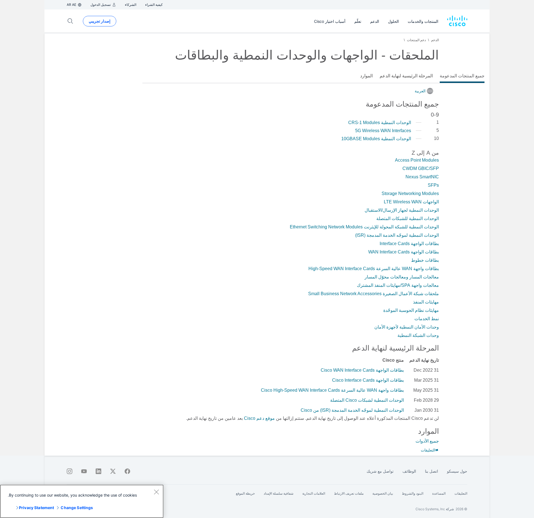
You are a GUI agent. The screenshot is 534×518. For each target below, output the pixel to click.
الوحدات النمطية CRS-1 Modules (379, 122)
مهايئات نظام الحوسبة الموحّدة (411, 310)
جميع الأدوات (427, 441)
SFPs (433, 185)
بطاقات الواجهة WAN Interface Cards (403, 252)
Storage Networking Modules (410, 193)
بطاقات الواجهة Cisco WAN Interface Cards (362, 370)
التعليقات (428, 450)
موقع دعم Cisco (259, 418)
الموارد (366, 75)
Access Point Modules (417, 160)
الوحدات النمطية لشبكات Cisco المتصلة (367, 400)
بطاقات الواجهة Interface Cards (409, 243)
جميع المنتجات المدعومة (462, 75)
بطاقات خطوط (425, 260)
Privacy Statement (36, 507)
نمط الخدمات (426, 318)
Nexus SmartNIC (422, 176)
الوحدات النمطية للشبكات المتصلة (407, 218)
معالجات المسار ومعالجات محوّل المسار (402, 277)
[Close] (156, 492)
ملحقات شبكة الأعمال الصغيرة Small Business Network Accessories (373, 293)
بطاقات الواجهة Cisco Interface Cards (368, 380)
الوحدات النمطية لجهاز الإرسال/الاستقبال (402, 210)
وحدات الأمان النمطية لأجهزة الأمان (406, 327)
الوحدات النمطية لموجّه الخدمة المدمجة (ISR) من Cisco (352, 410)
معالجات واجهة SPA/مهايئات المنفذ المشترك (398, 285)
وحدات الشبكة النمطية (418, 335)
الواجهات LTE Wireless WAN (411, 201)
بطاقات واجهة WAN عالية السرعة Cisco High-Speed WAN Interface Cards (332, 390)
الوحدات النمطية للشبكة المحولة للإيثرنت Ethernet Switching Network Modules (364, 227)
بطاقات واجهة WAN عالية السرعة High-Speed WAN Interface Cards (373, 268)
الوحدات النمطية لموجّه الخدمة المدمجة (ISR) (397, 235)
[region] (82, 501)
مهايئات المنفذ (426, 302)
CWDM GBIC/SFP (420, 168)
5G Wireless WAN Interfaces (383, 130)
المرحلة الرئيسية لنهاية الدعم (406, 75)
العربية (420, 91)
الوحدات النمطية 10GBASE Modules (376, 138)
